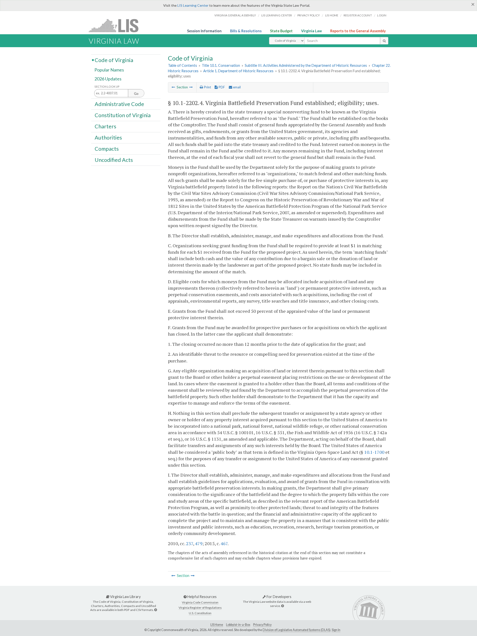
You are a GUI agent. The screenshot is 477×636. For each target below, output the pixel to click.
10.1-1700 (374, 452)
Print (207, 87)
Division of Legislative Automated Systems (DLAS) (296, 630)
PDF (221, 87)
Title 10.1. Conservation (221, 65)
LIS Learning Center (192, 5)
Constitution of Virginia (123, 115)
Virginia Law (311, 31)
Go (136, 94)
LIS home (331, 15)
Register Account (358, 15)
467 (224, 543)
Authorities (108, 137)
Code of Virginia (114, 60)
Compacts (107, 148)
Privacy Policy (308, 15)
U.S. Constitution (200, 613)
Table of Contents (182, 65)
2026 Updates (107, 78)
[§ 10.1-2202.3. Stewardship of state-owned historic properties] (173, 87)
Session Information (204, 31)
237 (189, 543)
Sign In (336, 630)
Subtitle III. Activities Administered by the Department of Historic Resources (306, 65)
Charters (105, 126)
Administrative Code (119, 104)
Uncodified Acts (114, 160)
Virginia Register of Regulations (200, 607)
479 (198, 543)
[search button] (384, 40)
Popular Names (109, 70)
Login (381, 15)
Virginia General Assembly (235, 15)
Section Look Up (106, 86)
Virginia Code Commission (200, 602)
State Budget (281, 31)
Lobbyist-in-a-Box (238, 625)
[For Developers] (282, 606)
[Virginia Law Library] (155, 610)
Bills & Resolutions (246, 31)
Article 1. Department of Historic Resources (238, 71)
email (236, 87)
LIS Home (216, 625)
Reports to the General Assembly (358, 31)
